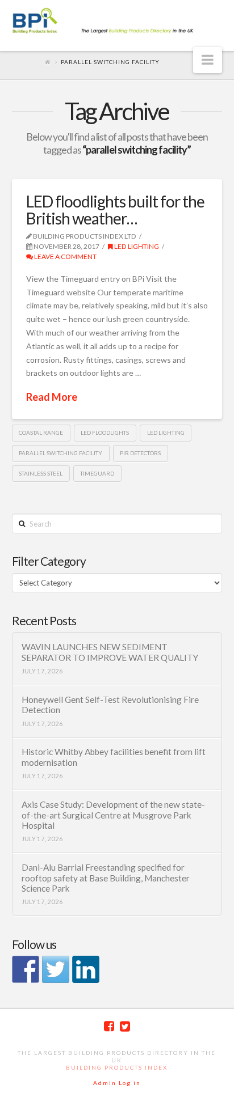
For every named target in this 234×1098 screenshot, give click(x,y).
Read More (51, 397)
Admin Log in (117, 1082)
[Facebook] (109, 1026)
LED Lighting (136, 246)
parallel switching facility (60, 453)
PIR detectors (140, 453)
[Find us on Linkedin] (85, 969)
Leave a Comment (65, 256)
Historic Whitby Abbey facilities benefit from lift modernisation (114, 757)
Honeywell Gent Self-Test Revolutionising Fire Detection (110, 704)
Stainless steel (40, 473)
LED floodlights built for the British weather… (115, 209)
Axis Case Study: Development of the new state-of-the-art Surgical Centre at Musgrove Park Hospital (113, 814)
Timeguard (97, 473)
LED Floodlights (105, 432)
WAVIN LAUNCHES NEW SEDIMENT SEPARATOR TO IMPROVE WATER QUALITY (110, 652)
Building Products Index (117, 1067)
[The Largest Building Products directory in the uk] (117, 21)
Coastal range (41, 432)
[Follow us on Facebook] (25, 969)
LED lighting (166, 432)
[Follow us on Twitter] (55, 969)
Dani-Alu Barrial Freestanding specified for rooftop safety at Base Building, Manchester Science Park (106, 877)
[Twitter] (125, 1026)
